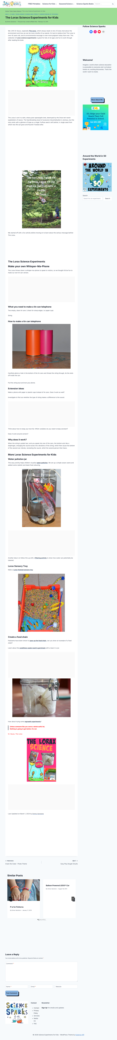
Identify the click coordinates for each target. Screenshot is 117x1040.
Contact (36, 1008)
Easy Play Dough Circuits (69, 862)
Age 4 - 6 (8, 14)
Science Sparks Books (85, 4)
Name (8, 986)
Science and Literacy (32, 14)
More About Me (97, 100)
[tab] (39, 919)
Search (85, 195)
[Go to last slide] (10, 899)
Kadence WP (79, 1035)
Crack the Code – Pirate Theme (16, 862)
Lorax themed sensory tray (23, 570)
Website (58, 986)
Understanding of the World (49, 14)
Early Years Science (18, 14)
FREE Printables (34, 4)
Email (33, 986)
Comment (10, 963)
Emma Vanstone (11, 21)
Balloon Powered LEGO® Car (57, 885)
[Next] (73, 899)
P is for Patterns (16, 907)
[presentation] (23, 890)
